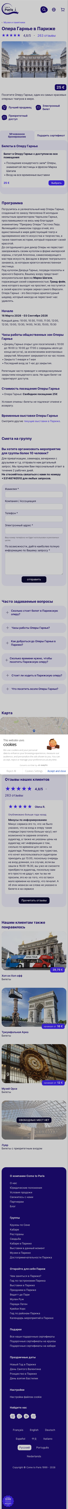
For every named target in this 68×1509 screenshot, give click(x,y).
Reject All (11, 771)
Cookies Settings (34, 771)
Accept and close (57, 771)
